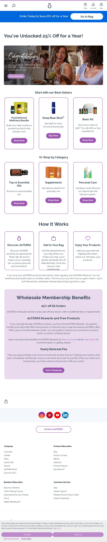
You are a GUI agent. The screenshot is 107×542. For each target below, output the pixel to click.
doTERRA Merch (10, 469)
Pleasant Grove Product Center (66, 495)
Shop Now (19, 140)
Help (55, 488)
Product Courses (60, 455)
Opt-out (78, 534)
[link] (85, 6)
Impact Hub (9, 462)
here (59, 528)
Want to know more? (11, 539)
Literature (57, 462)
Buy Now (53, 135)
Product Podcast (60, 466)
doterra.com (67, 339)
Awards (7, 466)
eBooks (56, 459)
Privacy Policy (26, 539)
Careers (7, 455)
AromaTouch (59, 469)
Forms (6, 498)
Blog (55, 452)
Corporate (8, 452)
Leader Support (60, 491)
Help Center (90, 339)
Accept (26, 534)
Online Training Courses (13, 491)
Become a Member (12, 488)
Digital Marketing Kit (12, 502)
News (6, 459)
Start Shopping (54, 370)
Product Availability (61, 498)
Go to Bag (87, 16)
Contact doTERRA (53, 429)
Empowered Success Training (16, 495)
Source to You (10, 473)
